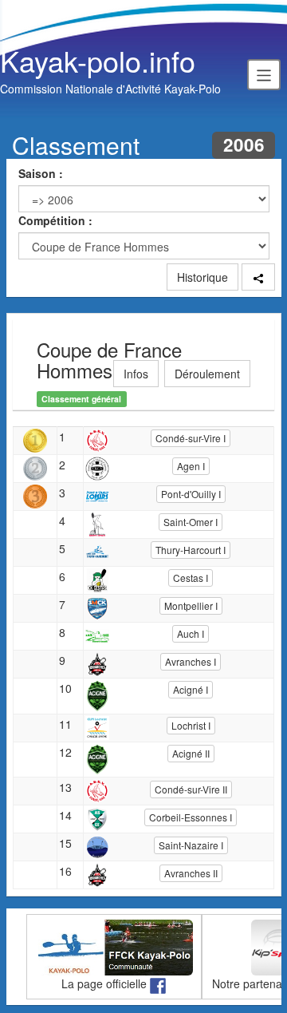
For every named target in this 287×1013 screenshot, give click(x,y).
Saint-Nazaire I (191, 845)
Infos (136, 374)
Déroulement (207, 374)
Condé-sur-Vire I (190, 438)
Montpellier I (191, 605)
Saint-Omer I (190, 521)
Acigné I (190, 689)
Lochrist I (190, 725)
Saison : (40, 173)
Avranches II (191, 873)
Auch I (190, 633)
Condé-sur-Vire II (191, 789)
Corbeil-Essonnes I (190, 817)
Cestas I (190, 577)
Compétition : (55, 220)
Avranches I (190, 661)
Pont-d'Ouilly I (191, 494)
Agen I (191, 466)
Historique (202, 277)
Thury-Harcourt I (190, 549)
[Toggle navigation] (264, 74)
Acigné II (191, 753)
